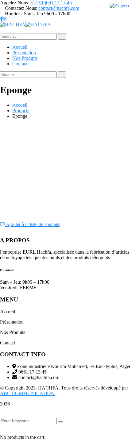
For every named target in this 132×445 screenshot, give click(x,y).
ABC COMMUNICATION (27, 393)
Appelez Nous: (14, 2)
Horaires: (14, 13)
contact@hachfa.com (58, 8)
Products (20, 110)
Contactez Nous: (21, 8)
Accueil (19, 105)
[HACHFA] (12, 24)
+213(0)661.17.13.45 (51, 2)
